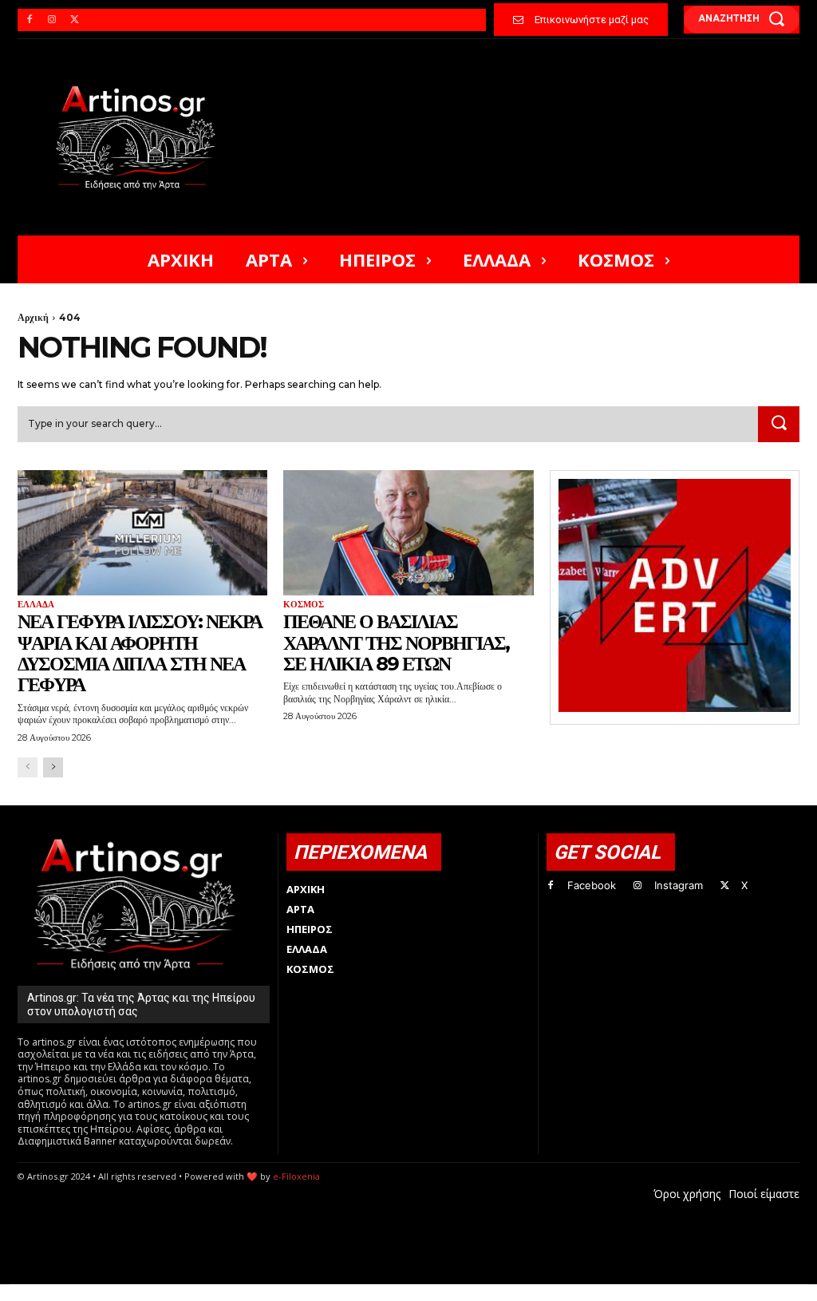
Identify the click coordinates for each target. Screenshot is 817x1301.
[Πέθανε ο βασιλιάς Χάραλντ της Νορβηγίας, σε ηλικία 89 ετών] (408, 532)
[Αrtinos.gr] (142, 137)
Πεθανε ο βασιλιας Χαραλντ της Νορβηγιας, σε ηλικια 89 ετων (396, 642)
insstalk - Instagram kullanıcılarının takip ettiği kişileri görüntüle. (402, 1292)
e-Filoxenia (296, 1176)
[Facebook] (29, 20)
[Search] (778, 424)
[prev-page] (27, 767)
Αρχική (33, 317)
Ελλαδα (36, 604)
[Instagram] (52, 20)
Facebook (591, 885)
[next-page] (53, 767)
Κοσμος (303, 604)
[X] (74, 20)
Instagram (678, 885)
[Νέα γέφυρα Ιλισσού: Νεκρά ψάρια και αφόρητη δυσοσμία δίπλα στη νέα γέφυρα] (142, 532)
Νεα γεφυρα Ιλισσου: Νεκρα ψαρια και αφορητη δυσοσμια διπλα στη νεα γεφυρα (140, 653)
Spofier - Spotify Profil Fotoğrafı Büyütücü (126, 1292)
